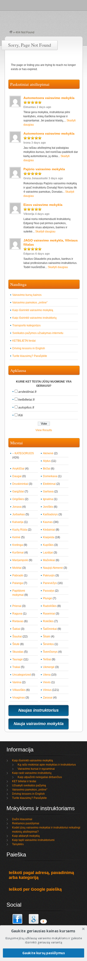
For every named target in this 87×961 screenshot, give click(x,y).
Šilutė (15, 644)
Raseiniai (49, 613)
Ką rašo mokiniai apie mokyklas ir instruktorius (47, 764)
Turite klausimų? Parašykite (29, 356)
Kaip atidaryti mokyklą (26, 835)
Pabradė (17, 575)
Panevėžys (50, 583)
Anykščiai (18, 468)
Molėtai (17, 567)
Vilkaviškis (19, 690)
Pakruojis (49, 575)
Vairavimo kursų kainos (27, 295)
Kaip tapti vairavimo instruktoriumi (33, 840)
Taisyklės (18, 844)
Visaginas (18, 697)
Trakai (16, 667)
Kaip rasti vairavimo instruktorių (32, 773)
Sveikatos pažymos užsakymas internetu (37, 333)
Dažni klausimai (22, 819)
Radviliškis (50, 606)
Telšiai (47, 659)
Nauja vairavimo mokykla (39, 723)
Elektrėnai (49, 483)
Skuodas (17, 651)
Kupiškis (48, 545)
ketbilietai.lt (26, 399)
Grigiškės (18, 499)
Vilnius (47, 690)
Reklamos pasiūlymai (25, 823)
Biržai (46, 468)
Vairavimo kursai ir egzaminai (36, 768)
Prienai (16, 606)
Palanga (17, 583)
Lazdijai (48, 552)
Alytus (47, 461)
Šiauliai (17, 636)
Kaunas (48, 522)
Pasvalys (48, 590)
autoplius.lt (26, 407)
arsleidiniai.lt (27, 391)
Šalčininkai (50, 628)
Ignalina (48, 499)
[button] (43, 931)
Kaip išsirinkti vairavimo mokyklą (32, 310)
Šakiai (16, 628)
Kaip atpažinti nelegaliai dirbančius (40, 777)
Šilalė (46, 636)
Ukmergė (49, 667)
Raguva (17, 613)
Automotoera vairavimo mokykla (48, 98)
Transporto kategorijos (26, 325)
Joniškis (48, 506)
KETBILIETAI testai (24, 340)
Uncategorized (21, 674)
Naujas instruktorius (38, 710)
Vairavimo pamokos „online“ (30, 302)
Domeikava (50, 476)
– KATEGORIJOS (23, 453)
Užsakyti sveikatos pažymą (29, 785)
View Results (43, 430)
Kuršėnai (18, 552)
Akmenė (48, 453)
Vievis (47, 682)
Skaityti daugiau (45, 231)
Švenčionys (50, 651)
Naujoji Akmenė (53, 567)
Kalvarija (17, 522)
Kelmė (16, 537)
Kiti (20, 415)
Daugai (17, 476)
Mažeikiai (49, 560)
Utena (47, 674)
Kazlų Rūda (19, 529)
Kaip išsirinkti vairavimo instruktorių (34, 317)
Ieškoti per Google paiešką (35, 889)
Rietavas (17, 621)
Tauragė (17, 659)
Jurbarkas (18, 514)
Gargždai (18, 491)
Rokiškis (48, 621)
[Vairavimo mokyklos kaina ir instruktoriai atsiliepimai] (11, 32)
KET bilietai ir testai (24, 781)
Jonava (17, 506)
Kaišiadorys (50, 514)
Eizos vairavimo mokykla (42, 205)
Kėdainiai (49, 529)
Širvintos (48, 644)
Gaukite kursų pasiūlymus (43, 953)
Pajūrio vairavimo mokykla (44, 169)
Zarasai (47, 697)
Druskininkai (20, 483)
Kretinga (17, 545)
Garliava (48, 491)
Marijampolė (20, 560)
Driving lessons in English (28, 348)
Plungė (47, 598)
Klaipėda (48, 537)
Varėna (16, 682)
